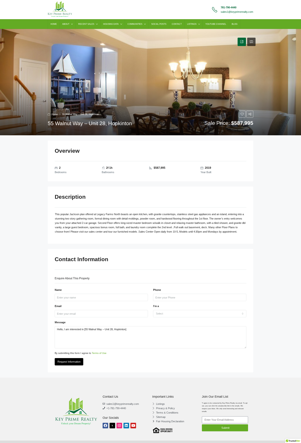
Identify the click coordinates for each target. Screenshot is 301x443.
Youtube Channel (215, 24)
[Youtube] (133, 425)
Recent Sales (86, 24)
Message (60, 322)
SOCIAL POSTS (158, 24)
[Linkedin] (126, 425)
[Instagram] (119, 425)
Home (55, 114)
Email (58, 306)
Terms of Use (99, 353)
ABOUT (65, 24)
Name (58, 289)
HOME (54, 24)
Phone (157, 289)
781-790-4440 (228, 7)
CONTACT (177, 24)
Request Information (68, 361)
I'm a (156, 306)
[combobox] (199, 313)
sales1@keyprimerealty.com (237, 11)
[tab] (242, 42)
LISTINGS (191, 24)
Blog (234, 24)
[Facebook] (105, 425)
